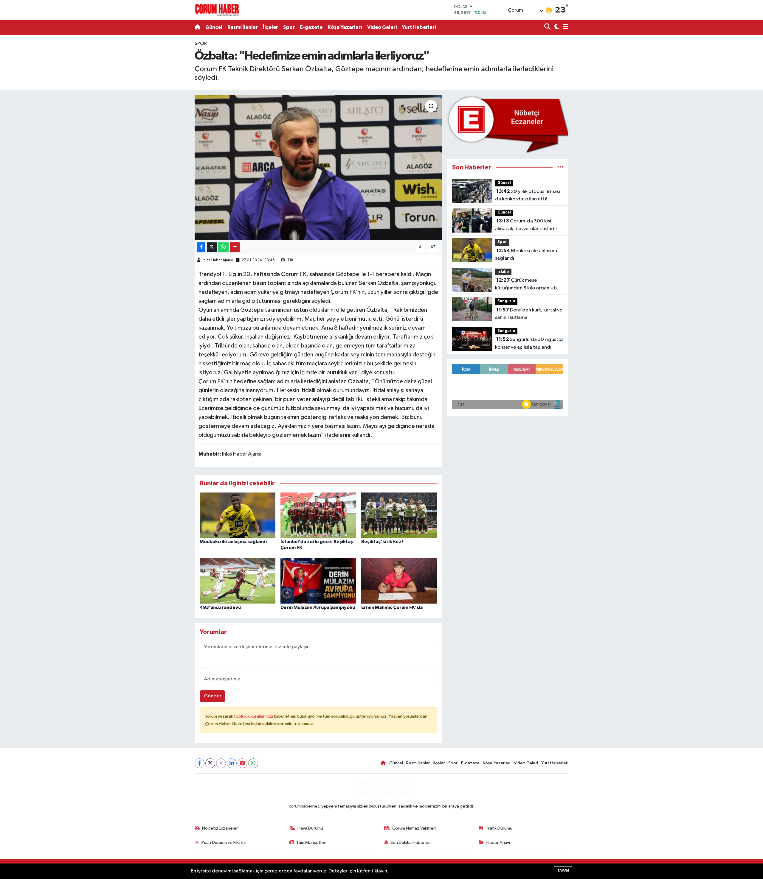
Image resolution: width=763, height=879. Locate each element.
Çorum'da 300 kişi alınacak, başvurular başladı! (526, 224)
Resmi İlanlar (242, 27)
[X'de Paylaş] (212, 247)
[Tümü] (560, 167)
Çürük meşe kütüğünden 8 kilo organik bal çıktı (528, 285)
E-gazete (311, 27)
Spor (289, 27)
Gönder (212, 696)
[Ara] (548, 27)
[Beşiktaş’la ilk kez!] (399, 515)
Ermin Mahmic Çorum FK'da (392, 607)
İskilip (503, 272)
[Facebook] (199, 763)
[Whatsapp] (253, 763)
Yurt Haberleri (419, 27)
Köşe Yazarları (345, 27)
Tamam (563, 870)
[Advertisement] (168, 129)
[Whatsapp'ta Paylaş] (223, 247)
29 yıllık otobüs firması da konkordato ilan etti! (527, 195)
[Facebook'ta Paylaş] (201, 247)
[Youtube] (242, 763)
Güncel (213, 27)
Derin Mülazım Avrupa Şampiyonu (317, 607)
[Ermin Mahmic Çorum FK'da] (399, 580)
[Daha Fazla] (235, 247)
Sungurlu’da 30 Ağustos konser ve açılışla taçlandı (529, 343)
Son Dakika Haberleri (410, 842)
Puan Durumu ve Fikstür (223, 842)
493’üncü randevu (220, 607)
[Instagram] (221, 763)
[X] (210, 763)
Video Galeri (382, 27)
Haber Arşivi (498, 842)
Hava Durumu (310, 828)
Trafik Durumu (499, 828)
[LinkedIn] (232, 763)
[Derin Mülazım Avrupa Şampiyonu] (318, 580)
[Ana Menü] (564, 27)
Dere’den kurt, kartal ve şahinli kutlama (528, 313)
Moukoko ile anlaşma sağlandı (233, 541)
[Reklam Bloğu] (507, 124)
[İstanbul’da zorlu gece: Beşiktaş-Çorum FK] (318, 515)
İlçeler (270, 27)
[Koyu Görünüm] (556, 27)
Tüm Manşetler (310, 842)
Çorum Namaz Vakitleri (414, 828)
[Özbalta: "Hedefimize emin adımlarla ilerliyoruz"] (318, 167)
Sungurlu (506, 301)
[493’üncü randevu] (237, 580)
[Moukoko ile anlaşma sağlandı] (237, 515)
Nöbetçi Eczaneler (220, 828)
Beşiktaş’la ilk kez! (382, 541)
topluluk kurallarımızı (254, 716)
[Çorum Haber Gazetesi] (217, 9)
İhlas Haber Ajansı (218, 260)
